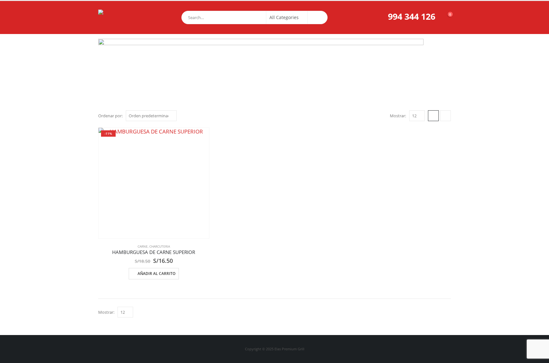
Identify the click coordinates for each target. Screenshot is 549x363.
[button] (433, 115)
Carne (143, 246)
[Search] (317, 17)
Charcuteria (159, 246)
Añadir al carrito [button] (156, 273)
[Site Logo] (114, 17)
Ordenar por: (110, 116)
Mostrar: (398, 116)
